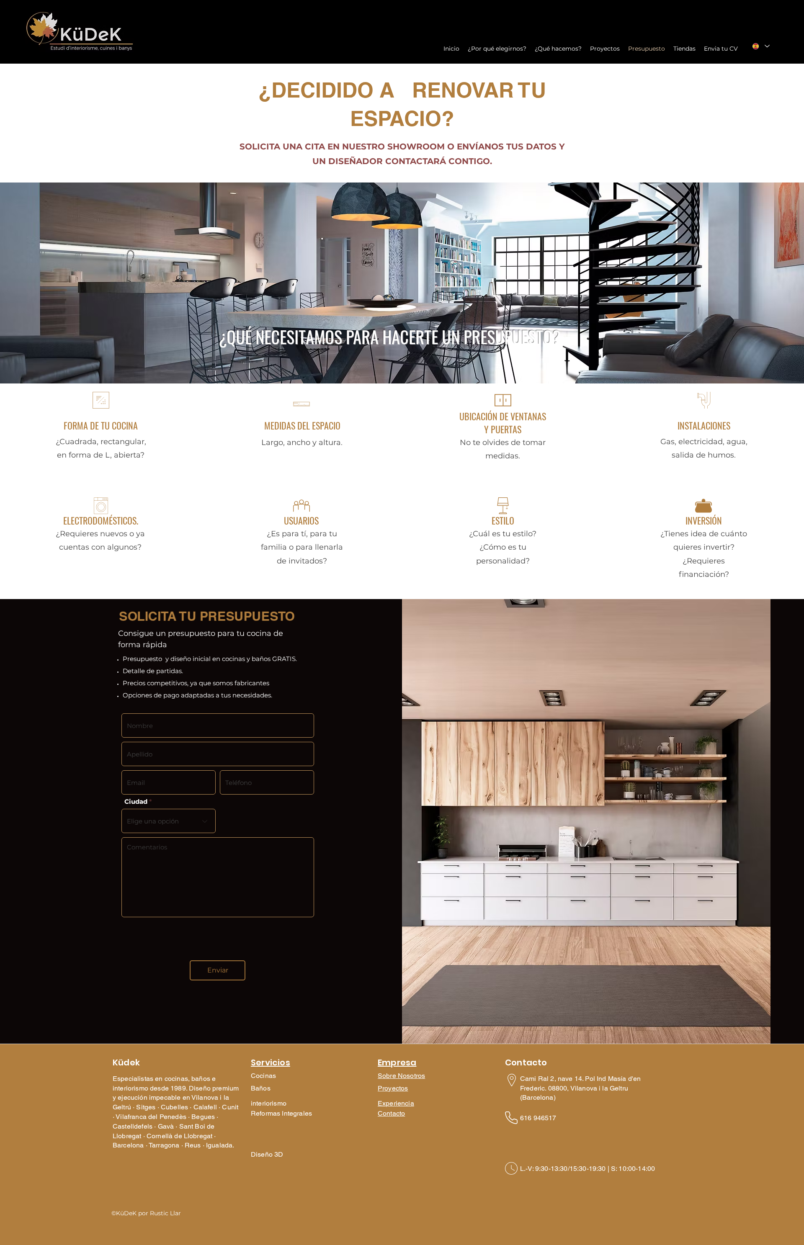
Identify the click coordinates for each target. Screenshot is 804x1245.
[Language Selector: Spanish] (761, 46)
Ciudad (135, 801)
